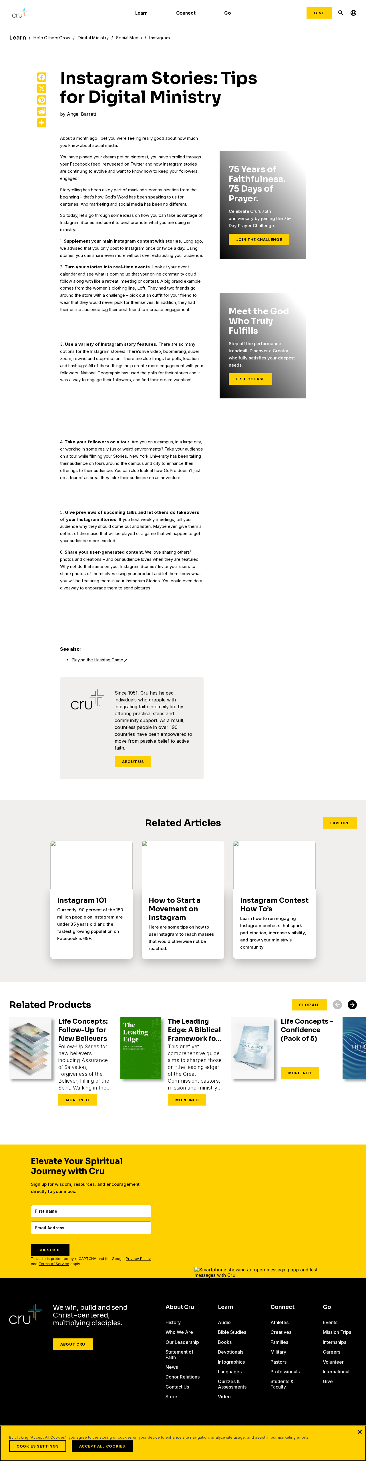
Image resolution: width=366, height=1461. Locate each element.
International (336, 1372)
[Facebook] (41, 77)
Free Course (250, 379)
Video (224, 1396)
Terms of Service (54, 1264)
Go (227, 13)
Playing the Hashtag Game (97, 659)
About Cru (72, 1344)
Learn (141, 13)
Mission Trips (337, 1332)
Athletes (279, 1322)
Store (171, 1396)
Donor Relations (183, 1377)
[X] (41, 88)
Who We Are (179, 1332)
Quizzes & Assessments (232, 1384)
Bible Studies (232, 1332)
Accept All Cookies (102, 1446)
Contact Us (177, 1387)
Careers (331, 1352)
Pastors (278, 1362)
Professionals (285, 1372)
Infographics (231, 1362)
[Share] (41, 122)
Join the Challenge (259, 239)
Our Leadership (182, 1342)
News (172, 1367)
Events (330, 1322)
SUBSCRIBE (50, 1250)
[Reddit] (41, 111)
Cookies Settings (38, 1446)
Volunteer (333, 1362)
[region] (183, 1443)
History (173, 1322)
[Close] (359, 1431)
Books (225, 1342)
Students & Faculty (282, 1384)
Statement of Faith (179, 1354)
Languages (230, 1372)
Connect (186, 13)
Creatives (280, 1332)
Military (278, 1352)
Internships (334, 1342)
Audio (224, 1322)
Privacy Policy (138, 1259)
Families (279, 1342)
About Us (133, 761)
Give (319, 13)
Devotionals (230, 1352)
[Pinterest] (41, 100)
